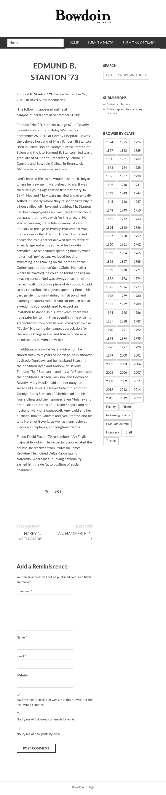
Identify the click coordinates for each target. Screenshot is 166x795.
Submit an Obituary (139, 42)
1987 (109, 321)
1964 (123, 253)
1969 (109, 270)
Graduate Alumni (117, 424)
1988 (123, 321)
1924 (109, 142)
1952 (123, 219)
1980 (137, 296)
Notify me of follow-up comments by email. (46, 719)
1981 (109, 304)
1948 (109, 210)
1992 (137, 330)
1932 (137, 159)
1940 (123, 185)
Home (74, 42)
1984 (109, 312)
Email (21, 656)
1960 (109, 244)
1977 (137, 287)
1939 (109, 185)
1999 (109, 355)
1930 (109, 159)
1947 (137, 202)
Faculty (111, 407)
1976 (123, 287)
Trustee (111, 441)
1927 (109, 150)
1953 (137, 219)
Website (22, 675)
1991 (123, 330)
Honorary (112, 432)
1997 (123, 347)
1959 (137, 236)
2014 (137, 389)
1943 (123, 193)
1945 (109, 202)
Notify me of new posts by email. (39, 734)
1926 (137, 142)
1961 (123, 244)
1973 (58, 491)
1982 (123, 304)
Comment (24, 591)
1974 (137, 278)
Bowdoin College (83, 787)
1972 (109, 278)
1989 (137, 321)
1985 (123, 312)
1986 (137, 312)
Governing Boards (118, 415)
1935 (137, 167)
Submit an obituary (118, 104)
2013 (123, 389)
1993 (109, 338)
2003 (123, 364)
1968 (137, 261)
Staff (129, 432)
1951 (109, 219)
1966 (109, 261)
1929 (137, 150)
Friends (127, 407)
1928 (123, 150)
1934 (123, 167)
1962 (137, 244)
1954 (109, 227)
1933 (109, 167)
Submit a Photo (100, 42)
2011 (137, 381)
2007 (137, 372)
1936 (109, 176)
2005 (109, 372)
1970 (123, 270)
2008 (109, 381)
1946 (123, 202)
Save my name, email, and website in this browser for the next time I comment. (55, 702)
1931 (123, 159)
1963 (109, 253)
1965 (137, 253)
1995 (137, 338)
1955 (123, 227)
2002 (109, 364)
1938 (137, 176)
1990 (109, 330)
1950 (137, 210)
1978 (109, 296)
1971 (137, 270)
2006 (123, 372)
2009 (123, 381)
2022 (137, 398)
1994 (123, 338)
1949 (123, 210)
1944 (137, 193)
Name (22, 637)
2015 (109, 398)
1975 (109, 287)
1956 (137, 227)
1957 (109, 236)
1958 (123, 236)
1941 (137, 185)
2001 (137, 355)
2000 (123, 355)
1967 (123, 261)
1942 (109, 193)
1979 (123, 296)
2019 (123, 398)
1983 (137, 304)
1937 (123, 176)
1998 (137, 347)
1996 (109, 347)
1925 (123, 142)
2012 (109, 389)
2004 (137, 364)
